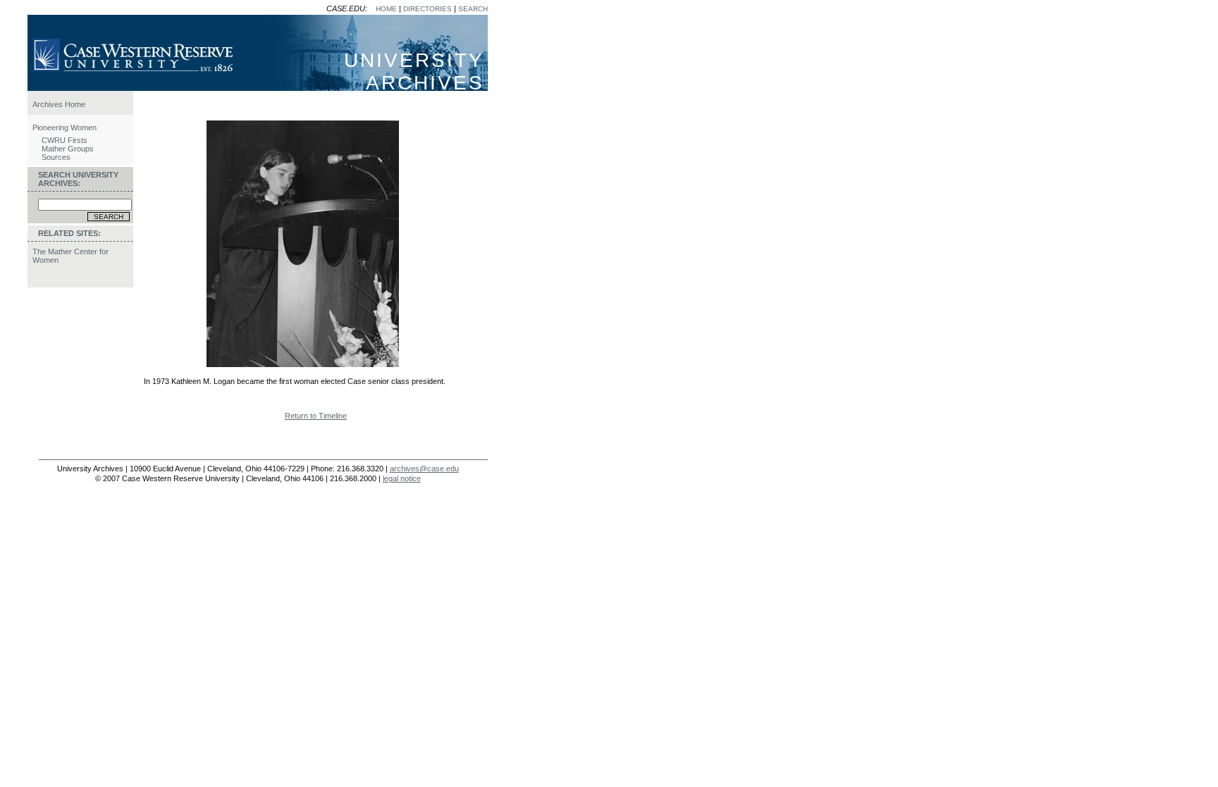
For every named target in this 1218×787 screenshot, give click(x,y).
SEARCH (473, 9)
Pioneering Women (64, 127)
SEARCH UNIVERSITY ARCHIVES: (78, 179)
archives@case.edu (424, 468)
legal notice (402, 478)
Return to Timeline (316, 415)
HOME (386, 9)
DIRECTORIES (427, 9)
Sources (56, 157)
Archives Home (58, 104)
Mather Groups (68, 148)
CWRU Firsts (64, 140)
